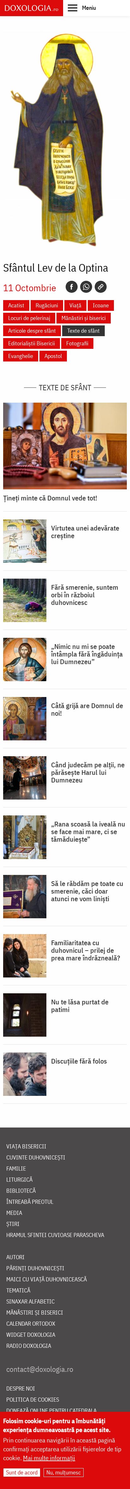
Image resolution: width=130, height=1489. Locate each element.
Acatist (16, 305)
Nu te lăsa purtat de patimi (80, 1005)
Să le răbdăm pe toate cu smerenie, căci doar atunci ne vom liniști (87, 891)
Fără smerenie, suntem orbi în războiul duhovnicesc (84, 594)
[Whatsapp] (86, 287)
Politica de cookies (32, 1400)
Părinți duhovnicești (35, 1268)
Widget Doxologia (30, 1335)
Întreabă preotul (29, 1202)
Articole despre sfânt (32, 330)
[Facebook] (72, 287)
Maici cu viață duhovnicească (46, 1279)
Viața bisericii (26, 1146)
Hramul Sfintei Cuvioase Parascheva (55, 1235)
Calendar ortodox (30, 1324)
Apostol (53, 356)
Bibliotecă (21, 1191)
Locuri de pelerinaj (29, 318)
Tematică (18, 1290)
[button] (82, 7)
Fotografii (77, 343)
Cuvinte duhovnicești (35, 1157)
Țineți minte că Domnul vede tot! (50, 498)
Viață (75, 305)
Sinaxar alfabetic (30, 1301)
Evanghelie (20, 356)
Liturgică (19, 1180)
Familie (16, 1168)
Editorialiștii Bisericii (31, 343)
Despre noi (20, 1388)
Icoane (101, 305)
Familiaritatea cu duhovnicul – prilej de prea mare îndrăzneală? (85, 950)
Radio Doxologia (28, 1346)
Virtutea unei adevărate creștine (85, 531)
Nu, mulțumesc (63, 1472)
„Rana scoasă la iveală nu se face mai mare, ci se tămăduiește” (88, 831)
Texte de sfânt (83, 330)
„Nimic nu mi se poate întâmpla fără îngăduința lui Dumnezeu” (87, 654)
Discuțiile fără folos (79, 1061)
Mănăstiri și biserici (84, 318)
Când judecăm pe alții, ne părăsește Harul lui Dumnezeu (88, 772)
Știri (13, 1224)
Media (14, 1213)
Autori (15, 1257)
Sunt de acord (22, 1472)
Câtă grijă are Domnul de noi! (87, 709)
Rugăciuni (47, 305)
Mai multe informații (49, 1458)
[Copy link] (101, 287)
